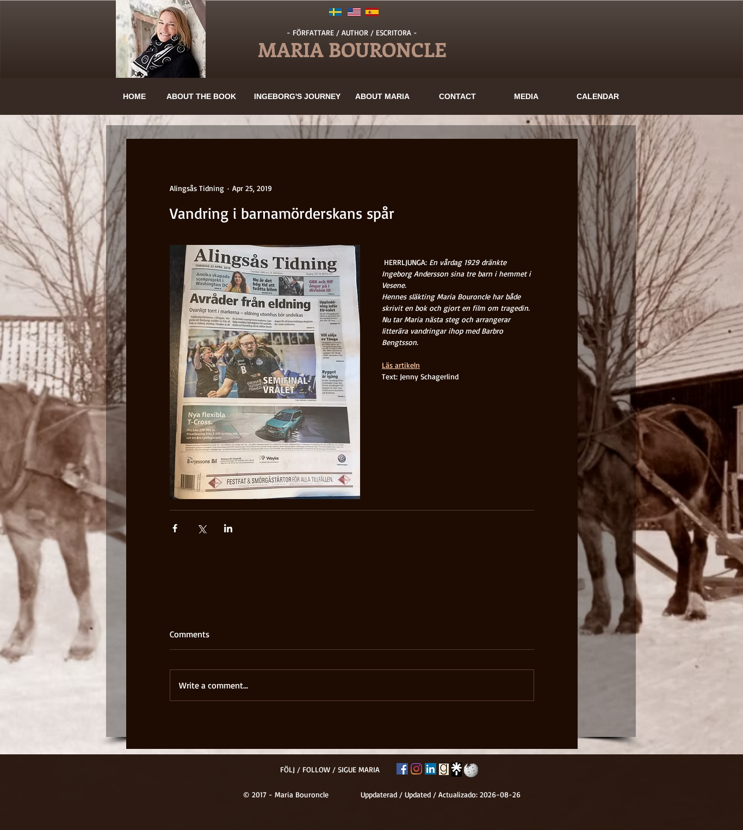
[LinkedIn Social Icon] (430, 768)
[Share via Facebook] (175, 528)
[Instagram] (416, 768)
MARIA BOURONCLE (352, 49)
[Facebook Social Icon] (402, 768)
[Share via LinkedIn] (228, 528)
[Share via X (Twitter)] (201, 528)
